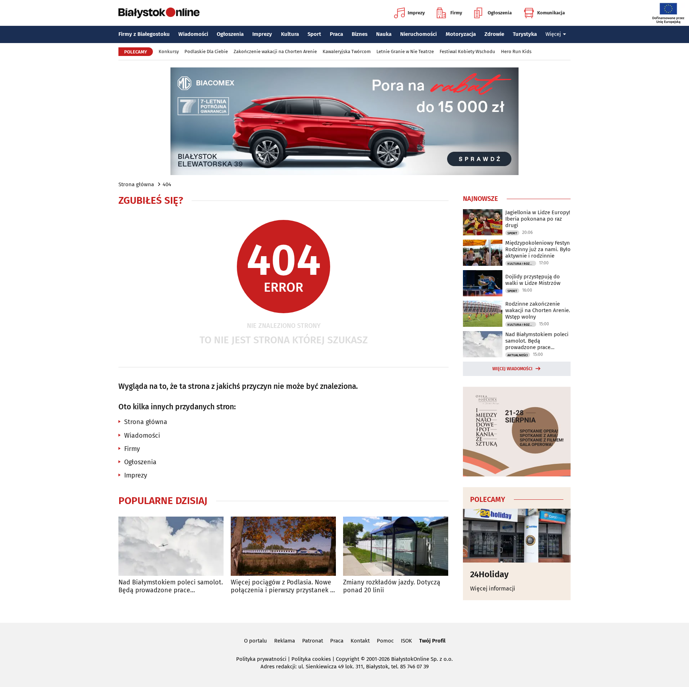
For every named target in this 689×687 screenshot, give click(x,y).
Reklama (284, 640)
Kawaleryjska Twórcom (347, 51)
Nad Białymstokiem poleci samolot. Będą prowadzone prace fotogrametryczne (170, 586)
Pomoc (385, 640)
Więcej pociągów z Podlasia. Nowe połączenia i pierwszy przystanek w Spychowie (283, 586)
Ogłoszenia (500, 12)
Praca (336, 34)
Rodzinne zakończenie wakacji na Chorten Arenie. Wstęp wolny (537, 310)
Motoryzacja (461, 34)
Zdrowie (494, 34)
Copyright (347, 659)
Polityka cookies (311, 659)
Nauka (384, 34)
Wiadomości (193, 34)
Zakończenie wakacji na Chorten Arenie (275, 51)
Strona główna (136, 184)
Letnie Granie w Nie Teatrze (405, 51)
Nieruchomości (418, 34)
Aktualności (517, 355)
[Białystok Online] (159, 13)
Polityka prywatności (261, 659)
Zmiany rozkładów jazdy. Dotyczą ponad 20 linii (391, 586)
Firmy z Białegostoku (144, 34)
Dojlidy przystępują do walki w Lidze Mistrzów (533, 279)
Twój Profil (432, 640)
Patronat (312, 640)
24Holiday (489, 574)
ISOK (406, 640)
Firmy (456, 12)
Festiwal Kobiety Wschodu (467, 51)
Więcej (553, 34)
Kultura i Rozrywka (521, 263)
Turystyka (525, 34)
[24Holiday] (517, 536)
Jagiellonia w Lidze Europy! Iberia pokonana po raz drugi (537, 219)
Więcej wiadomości (512, 368)
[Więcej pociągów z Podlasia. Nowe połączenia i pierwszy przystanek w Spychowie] (283, 546)
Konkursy (169, 51)
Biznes (359, 34)
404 (167, 184)
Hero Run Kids (516, 51)
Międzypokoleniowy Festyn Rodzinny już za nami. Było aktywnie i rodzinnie (538, 249)
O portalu (255, 640)
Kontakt (360, 640)
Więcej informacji (492, 588)
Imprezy (416, 12)
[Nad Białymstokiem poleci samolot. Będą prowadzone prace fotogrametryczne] (171, 546)
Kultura (290, 34)
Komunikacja (551, 12)
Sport (314, 34)
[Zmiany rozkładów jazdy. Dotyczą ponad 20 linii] (395, 546)
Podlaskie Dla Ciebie (206, 51)
